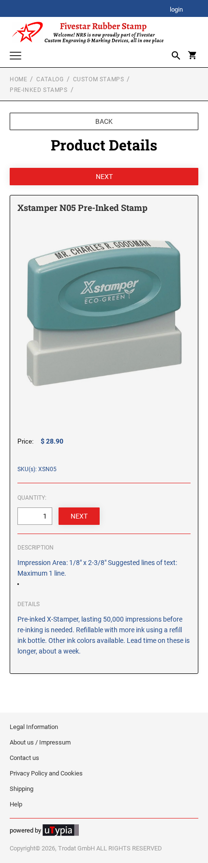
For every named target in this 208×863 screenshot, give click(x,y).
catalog (49, 79)
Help (16, 804)
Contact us (24, 757)
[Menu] (15, 57)
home (18, 79)
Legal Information (34, 726)
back (104, 121)
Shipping (21, 788)
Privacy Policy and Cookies (46, 773)
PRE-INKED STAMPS (39, 90)
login (176, 10)
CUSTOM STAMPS (98, 79)
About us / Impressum (40, 742)
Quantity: (31, 497)
